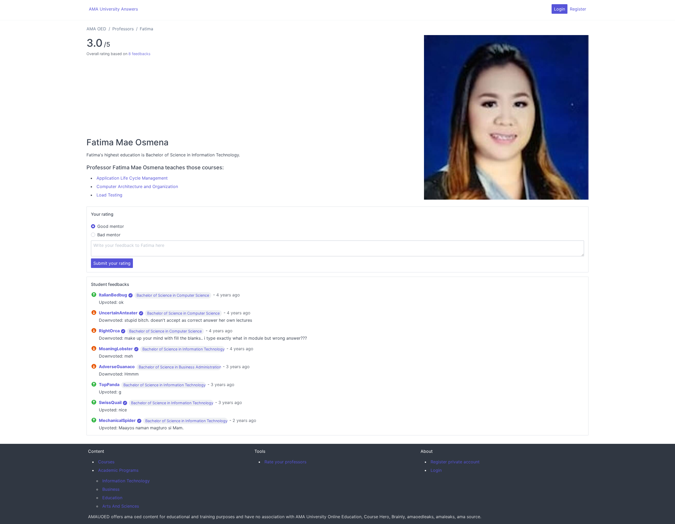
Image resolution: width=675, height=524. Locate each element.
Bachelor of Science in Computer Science (173, 295)
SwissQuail (110, 402)
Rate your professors (285, 461)
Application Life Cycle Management (132, 178)
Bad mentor (108, 234)
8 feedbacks (139, 53)
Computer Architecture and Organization (137, 186)
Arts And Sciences (120, 506)
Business (110, 489)
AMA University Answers (113, 9)
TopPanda (109, 384)
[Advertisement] (253, 96)
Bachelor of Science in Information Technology (183, 349)
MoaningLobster (116, 348)
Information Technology (126, 480)
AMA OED (96, 28)
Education (112, 497)
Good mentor (110, 226)
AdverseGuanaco (117, 366)
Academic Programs (118, 470)
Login (559, 9)
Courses (106, 461)
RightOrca (109, 330)
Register (578, 9)
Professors (123, 28)
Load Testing (109, 195)
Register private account (455, 461)
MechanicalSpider (117, 420)
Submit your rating (112, 263)
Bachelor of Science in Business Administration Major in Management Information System (217, 367)
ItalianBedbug (113, 294)
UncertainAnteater (118, 312)
